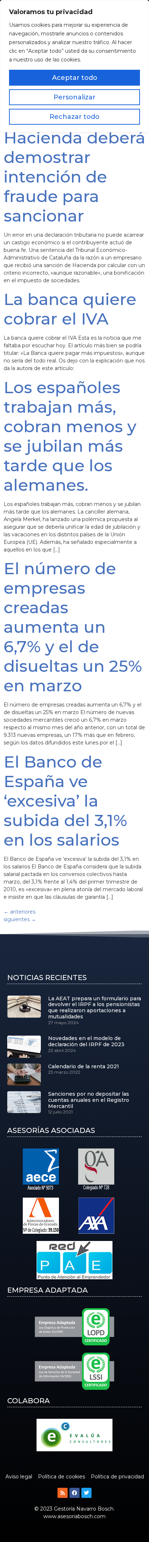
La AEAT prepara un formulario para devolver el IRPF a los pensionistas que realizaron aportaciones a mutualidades (94, 1007)
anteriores (19, 912)
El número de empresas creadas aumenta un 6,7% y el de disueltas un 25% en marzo (73, 626)
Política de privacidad (117, 1476)
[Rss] (63, 1493)
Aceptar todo (74, 78)
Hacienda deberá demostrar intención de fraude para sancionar (74, 176)
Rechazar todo (74, 117)
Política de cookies (61, 1476)
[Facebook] (74, 1493)
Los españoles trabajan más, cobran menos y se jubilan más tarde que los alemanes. (70, 436)
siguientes (20, 919)
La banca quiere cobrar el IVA (70, 308)
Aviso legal (18, 1476)
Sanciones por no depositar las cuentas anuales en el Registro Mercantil (88, 1100)
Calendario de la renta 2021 (83, 1066)
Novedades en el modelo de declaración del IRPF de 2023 (86, 1041)
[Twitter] (86, 1493)
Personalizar (74, 97)
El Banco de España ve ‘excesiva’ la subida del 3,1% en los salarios (65, 801)
